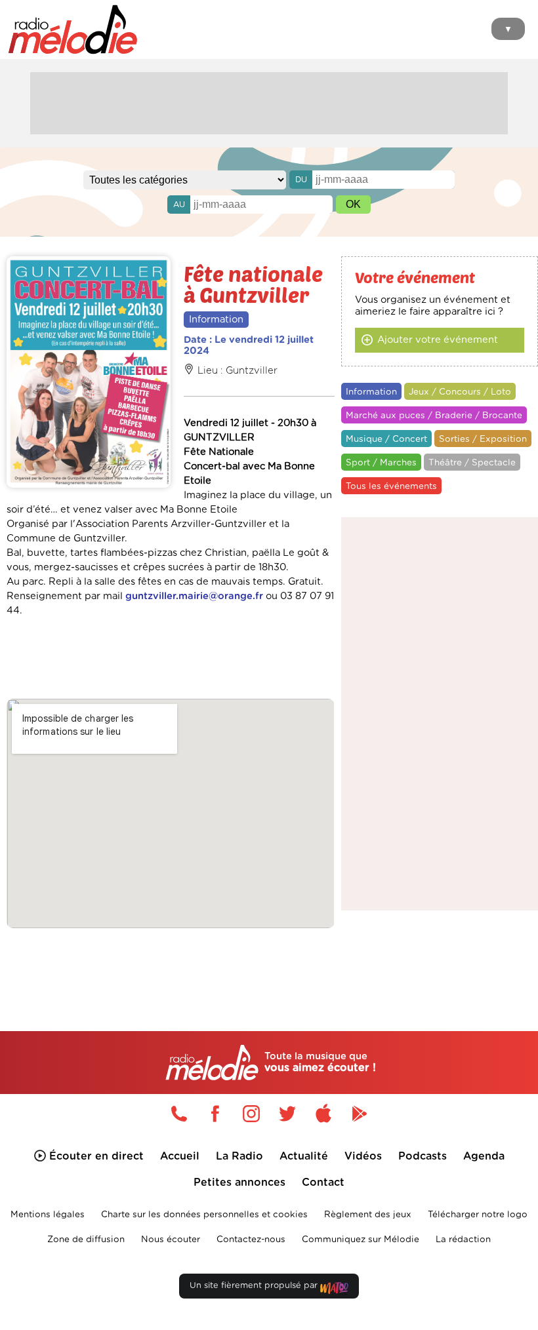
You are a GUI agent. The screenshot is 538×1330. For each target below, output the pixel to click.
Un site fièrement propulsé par (255, 1285)
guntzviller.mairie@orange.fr (194, 596)
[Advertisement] (269, 101)
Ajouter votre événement (437, 340)
